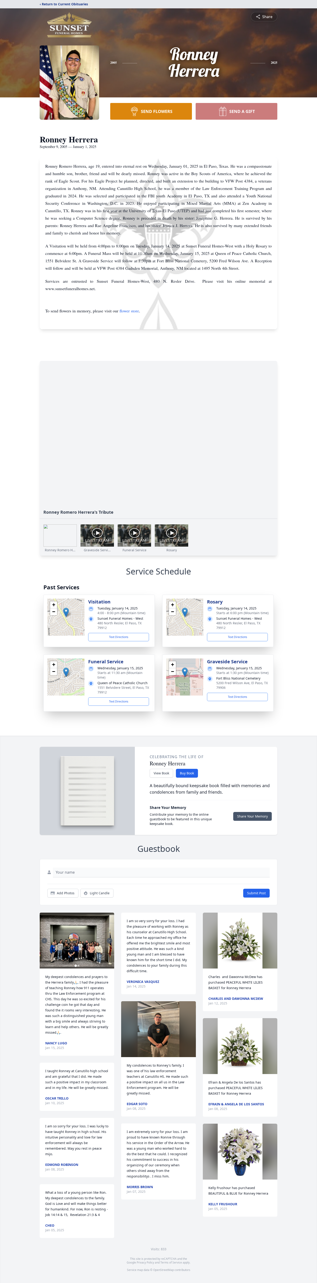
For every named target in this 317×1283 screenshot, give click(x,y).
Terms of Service (171, 1262)
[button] (66, 612)
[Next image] (109, 940)
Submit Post (256, 893)
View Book (161, 773)
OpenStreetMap (163, 1270)
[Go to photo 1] (75, 966)
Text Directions (118, 637)
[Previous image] (44, 940)
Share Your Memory (252, 816)
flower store (129, 311)
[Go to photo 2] (78, 966)
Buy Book (187, 773)
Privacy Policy (145, 1262)
